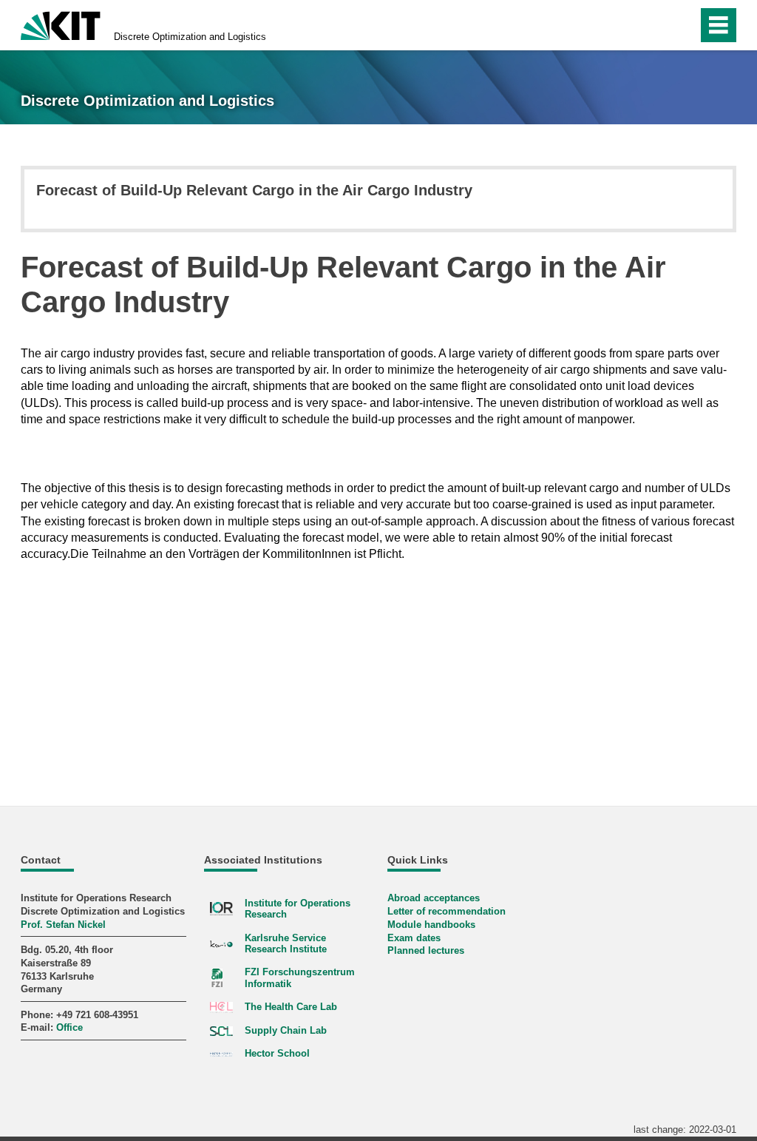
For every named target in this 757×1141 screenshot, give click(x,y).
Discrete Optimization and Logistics (190, 36)
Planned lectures (425, 950)
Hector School (277, 1053)
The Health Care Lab (291, 1006)
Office (69, 1027)
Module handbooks (431, 924)
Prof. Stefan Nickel (63, 924)
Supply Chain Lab (286, 1030)
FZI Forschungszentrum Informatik (300, 977)
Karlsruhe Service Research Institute (286, 943)
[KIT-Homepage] (61, 24)
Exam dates (414, 937)
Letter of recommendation (446, 911)
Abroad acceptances (433, 897)
